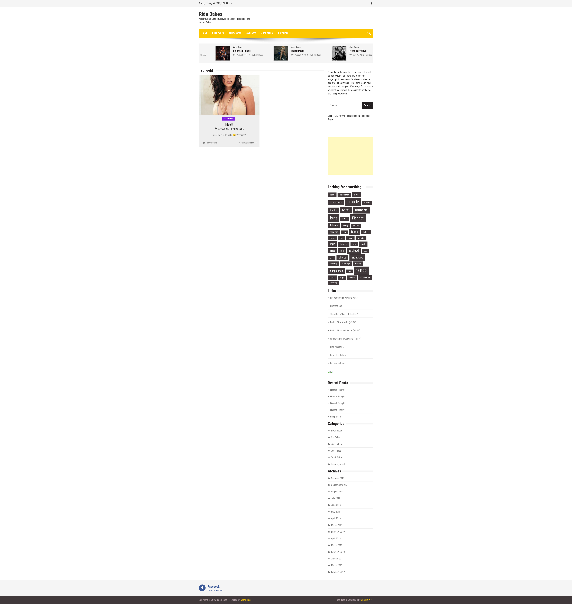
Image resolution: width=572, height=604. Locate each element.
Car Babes (251, 33)
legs (332, 244)
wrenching (333, 283)
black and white (336, 202)
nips (354, 244)
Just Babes (267, 33)
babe (332, 195)
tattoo (361, 270)
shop (331, 258)
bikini (356, 194)
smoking (333, 264)
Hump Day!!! (282, 50)
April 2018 (336, 538)
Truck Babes (235, 33)
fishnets (334, 225)
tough (342, 278)
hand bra (334, 232)
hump (350, 238)
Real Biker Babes (338, 355)
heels (354, 232)
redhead (354, 250)
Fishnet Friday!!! (227, 50)
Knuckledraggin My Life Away (344, 297)
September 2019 (339, 484)
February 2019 (338, 531)
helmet (366, 232)
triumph (352, 278)
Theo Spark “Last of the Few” (344, 314)
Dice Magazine (337, 347)
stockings (346, 264)
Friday (345, 225)
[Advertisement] (350, 156)
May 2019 (335, 511)
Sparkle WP (366, 599)
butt (333, 218)
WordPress (246, 599)
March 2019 (336, 525)
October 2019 (337, 478)
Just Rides (283, 33)
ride (365, 251)
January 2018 (337, 558)
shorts (342, 257)
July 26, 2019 (343, 55)
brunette (361, 210)
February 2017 (338, 572)
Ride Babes (210, 14)
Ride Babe (243, 55)
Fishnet (358, 218)
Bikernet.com (336, 306)
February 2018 (338, 552)
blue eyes (367, 203)
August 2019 (337, 491)
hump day (361, 238)
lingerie (344, 244)
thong (332, 278)
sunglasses (336, 271)
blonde (353, 201)
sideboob (357, 257)
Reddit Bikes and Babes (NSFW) (345, 330)
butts (344, 219)
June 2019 (336, 505)
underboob (365, 277)
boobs (333, 210)
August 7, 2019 (286, 55)
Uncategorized (338, 464)
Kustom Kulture (337, 363)
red (342, 250)
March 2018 (336, 545)
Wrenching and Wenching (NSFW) (345, 338)
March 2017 (336, 565)
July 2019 (335, 498)
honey (332, 238)
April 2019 (336, 518)
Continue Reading (246, 143)
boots (346, 210)
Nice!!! (229, 124)
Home (204, 33)
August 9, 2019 (228, 55)
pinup (332, 250)
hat (344, 232)
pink (363, 244)
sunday (358, 264)
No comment (212, 143)
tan (349, 271)
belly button (344, 195)
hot (341, 238)
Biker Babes (218, 33)
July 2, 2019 (223, 129)
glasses (356, 226)
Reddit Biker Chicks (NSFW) (343, 322)
